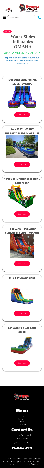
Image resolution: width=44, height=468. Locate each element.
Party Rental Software (32, 459)
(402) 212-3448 (22, 447)
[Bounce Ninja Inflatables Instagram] (23, 405)
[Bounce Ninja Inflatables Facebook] (19, 405)
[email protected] (21, 442)
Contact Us (22, 424)
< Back (7, 31)
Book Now (22, 115)
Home (22, 416)
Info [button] (21, 421)
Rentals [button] (21, 419)
